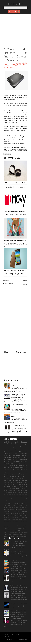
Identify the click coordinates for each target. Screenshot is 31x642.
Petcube (22, 513)
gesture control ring (13, 526)
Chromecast (16, 494)
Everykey (16, 496)
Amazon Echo (16, 490)
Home (8, 639)
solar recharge (7, 457)
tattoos (8, 536)
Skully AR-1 (6, 480)
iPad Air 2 (9, 469)
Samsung (18, 64)
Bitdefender (20, 492)
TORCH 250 (25, 521)
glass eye (21, 526)
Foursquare (6, 498)
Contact (17, 639)
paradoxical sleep (17, 530)
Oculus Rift (24, 446)
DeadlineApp (24, 494)
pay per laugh (24, 530)
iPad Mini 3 (20, 528)
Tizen (12, 523)
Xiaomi (26, 523)
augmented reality (15, 467)
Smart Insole (14, 519)
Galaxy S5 (12, 463)
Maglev (11, 503)
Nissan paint (6, 509)
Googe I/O (19, 457)
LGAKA (26, 501)
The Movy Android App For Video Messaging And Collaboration (15, 211)
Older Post (24, 280)
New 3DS (19, 507)
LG (4, 453)
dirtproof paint (24, 525)
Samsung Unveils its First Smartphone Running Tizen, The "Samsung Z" (15, 270)
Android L (24, 448)
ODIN (26, 509)
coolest (19, 525)
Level (16, 463)
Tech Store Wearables (21, 453)
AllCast (25, 471)
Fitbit (10, 474)
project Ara (6, 532)
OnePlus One (24, 476)
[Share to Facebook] (9, 154)
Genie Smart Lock (9, 448)
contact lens (11, 484)
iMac (17, 528)
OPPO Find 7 (10, 511)
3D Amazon (21, 471)
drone (16, 484)
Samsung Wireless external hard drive (16, 478)
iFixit (8, 486)
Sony (9, 467)
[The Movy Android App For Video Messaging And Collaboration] (15, 209)
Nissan (16, 476)
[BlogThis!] (6, 154)
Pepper (11, 513)
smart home (14, 471)
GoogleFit (10, 500)
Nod (19, 509)
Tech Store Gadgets (21, 444)
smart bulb (11, 534)
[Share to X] (7, 154)
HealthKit (21, 500)
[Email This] (4, 154)
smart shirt (16, 534)
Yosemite (8, 525)
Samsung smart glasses (19, 465)
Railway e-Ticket (16, 515)
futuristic (6, 446)
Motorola (14, 453)
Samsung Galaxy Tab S (16, 451)
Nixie (11, 509)
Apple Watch (7, 473)
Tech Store (7, 444)
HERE (14, 500)
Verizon (18, 523)
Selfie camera (15, 517)
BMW (11, 473)
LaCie (5, 503)
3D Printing (14, 457)
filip (8, 526)
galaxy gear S (21, 484)
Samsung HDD (13, 66)
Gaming (10, 498)
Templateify (6, 636)
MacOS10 (8, 503)
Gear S (20, 474)
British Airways (17, 473)
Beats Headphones (17, 461)
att (10, 525)
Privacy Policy (23, 639)
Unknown (11, 63)
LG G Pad (25, 457)
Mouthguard (6, 505)
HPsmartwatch (7, 476)
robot (10, 532)
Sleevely (9, 519)
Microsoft (6, 459)
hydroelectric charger (11, 528)
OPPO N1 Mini (17, 511)
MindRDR (12, 476)
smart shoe (22, 534)
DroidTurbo (12, 496)
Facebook (25, 461)
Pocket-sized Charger (8, 465)
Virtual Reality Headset (9, 455)
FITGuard (6, 474)
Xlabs (5, 525)
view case (21, 536)
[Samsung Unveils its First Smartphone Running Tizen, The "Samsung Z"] (15, 268)
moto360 (16, 486)
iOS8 (5, 469)
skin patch (21, 532)
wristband (25, 451)
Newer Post (6, 280)
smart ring (18, 455)
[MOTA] (15, 180)
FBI (26, 473)
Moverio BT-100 (12, 505)
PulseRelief (6, 515)
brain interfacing (14, 525)
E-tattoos (23, 473)
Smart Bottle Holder (13, 480)
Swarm (18, 521)
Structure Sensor (13, 521)
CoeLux (20, 494)
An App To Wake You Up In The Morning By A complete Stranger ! (18, 395)
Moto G (20, 463)
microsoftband (7, 471)
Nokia (19, 476)
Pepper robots (16, 513)
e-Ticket (5, 526)
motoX (12, 530)
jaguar (21, 469)
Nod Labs (22, 509)
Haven (17, 500)
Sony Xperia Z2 (15, 459)
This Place (8, 523)
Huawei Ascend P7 (8, 501)
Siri (26, 478)
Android (7, 64)
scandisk (13, 532)
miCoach (11, 486)
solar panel (24, 455)
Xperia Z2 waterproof (17, 482)
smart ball (21, 486)
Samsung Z (8, 517)
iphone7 (8, 530)
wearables (15, 442)
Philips (26, 513)
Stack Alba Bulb (7, 521)
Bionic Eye (15, 492)
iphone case (16, 469)
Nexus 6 (10, 459)
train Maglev (16, 536)
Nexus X (25, 507)
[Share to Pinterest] (10, 154)
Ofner (22, 511)
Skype (23, 517)
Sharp (20, 517)
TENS (21, 521)
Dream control (7, 496)
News (23, 507)
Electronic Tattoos (8, 450)
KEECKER (22, 501)
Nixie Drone (14, 509)
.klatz (24, 488)
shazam (16, 532)
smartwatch (18, 448)
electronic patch (23, 467)
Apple (12, 444)
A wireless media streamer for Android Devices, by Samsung (15, 54)
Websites (22, 523)
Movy (23, 505)
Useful (26, 480)
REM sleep (10, 515)
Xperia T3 (9, 482)
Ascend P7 (11, 492)
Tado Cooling (21, 480)
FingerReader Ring (23, 496)
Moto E (25, 503)
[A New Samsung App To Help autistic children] (15, 238)
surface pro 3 (19, 488)
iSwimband (25, 528)
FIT (19, 496)
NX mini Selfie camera (12, 507)
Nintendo (25, 463)
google (21, 459)
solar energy (12, 488)
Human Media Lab (16, 501)
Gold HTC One (21, 498)
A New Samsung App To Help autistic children (15, 240)
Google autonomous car (19, 450)
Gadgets (13, 64)
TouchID (15, 523)
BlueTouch (11, 494)
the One (12, 536)
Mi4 (14, 503)
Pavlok (5, 478)
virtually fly (25, 536)
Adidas (10, 490)
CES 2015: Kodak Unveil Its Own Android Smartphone (18, 426)
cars (7, 484)
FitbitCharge (6, 463)
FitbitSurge (14, 474)
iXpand (5, 530)
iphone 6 (12, 446)
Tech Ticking (15, 4)
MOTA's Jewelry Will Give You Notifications (15, 183)
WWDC (5, 482)
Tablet (5, 523)
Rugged (21, 515)
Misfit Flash (22, 503)
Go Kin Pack (14, 498)
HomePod (25, 500)
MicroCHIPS (17, 503)
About (12, 639)
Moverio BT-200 (19, 505)
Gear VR (25, 474)
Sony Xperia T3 (24, 519)
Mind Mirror (8, 453)
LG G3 (8, 451)
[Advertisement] (15, 31)
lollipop (25, 469)
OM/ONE (5, 511)
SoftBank (19, 519)
